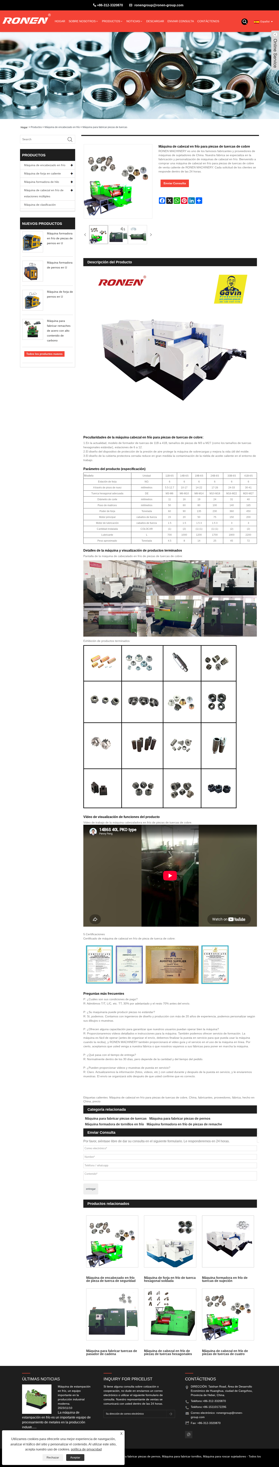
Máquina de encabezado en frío (62, 127)
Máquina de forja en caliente (42, 173)
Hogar (60, 21)
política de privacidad (86, 1449)
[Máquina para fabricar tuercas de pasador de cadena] (112, 1314)
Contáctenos (208, 21)
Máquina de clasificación (40, 204)
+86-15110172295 (214, 1406)
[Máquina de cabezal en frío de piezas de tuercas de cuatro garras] (228, 1314)
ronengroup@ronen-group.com (158, 5)
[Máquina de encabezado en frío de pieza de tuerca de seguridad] (112, 1241)
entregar (91, 1188)
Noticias (133, 21)
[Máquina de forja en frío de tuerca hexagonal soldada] (170, 1241)
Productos (111, 21)
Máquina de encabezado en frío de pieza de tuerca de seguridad (111, 1279)
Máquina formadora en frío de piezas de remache (184, 1124)
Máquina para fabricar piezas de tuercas (105, 127)
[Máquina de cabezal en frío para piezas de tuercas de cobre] (98, 234)
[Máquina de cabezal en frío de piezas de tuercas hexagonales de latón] (170, 1314)
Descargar (155, 21)
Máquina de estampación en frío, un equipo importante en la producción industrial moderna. (74, 1395)
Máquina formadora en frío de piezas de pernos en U (60, 238)
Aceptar (75, 1457)
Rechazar (53, 1457)
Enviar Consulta (180, 21)
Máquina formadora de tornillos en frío (114, 1124)
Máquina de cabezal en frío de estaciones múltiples (44, 193)
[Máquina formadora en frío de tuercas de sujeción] (228, 1241)
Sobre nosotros (82, 21)
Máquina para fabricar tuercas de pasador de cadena (111, 1352)
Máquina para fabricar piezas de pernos (179, 1118)
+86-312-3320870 (110, 5)
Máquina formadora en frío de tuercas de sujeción (225, 1279)
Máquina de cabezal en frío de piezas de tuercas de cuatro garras (225, 1352)
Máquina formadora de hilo (41, 181)
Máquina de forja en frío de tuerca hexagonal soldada (170, 1279)
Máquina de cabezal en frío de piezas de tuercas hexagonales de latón (168, 1352)
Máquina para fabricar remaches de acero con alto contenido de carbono (58, 330)
